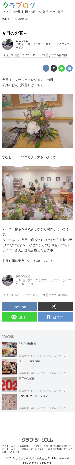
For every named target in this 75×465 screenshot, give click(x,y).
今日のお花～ (15, 33)
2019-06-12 (22, 40)
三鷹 (18, 44)
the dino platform (42, 462)
